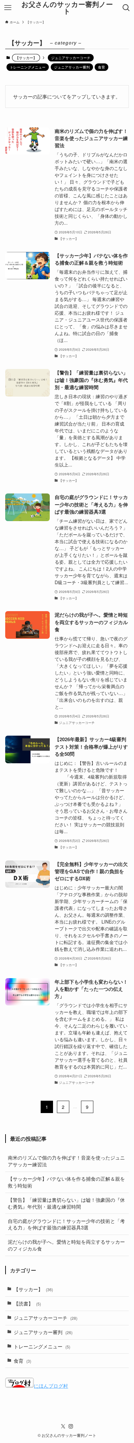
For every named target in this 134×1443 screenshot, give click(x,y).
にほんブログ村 (51, 1385)
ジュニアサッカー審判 (72, 67)
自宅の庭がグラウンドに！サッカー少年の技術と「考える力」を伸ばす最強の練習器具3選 (66, 1224)
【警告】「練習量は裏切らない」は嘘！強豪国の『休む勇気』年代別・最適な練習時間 (66, 1203)
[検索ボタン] (126, 8)
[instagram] (71, 1426)
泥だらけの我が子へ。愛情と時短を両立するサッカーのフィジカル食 (66, 1245)
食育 (101, 67)
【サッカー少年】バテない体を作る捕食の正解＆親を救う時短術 (66, 1182)
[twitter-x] (63, 1426)
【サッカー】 (33, 1289)
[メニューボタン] (8, 8)
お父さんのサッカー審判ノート (67, 7)
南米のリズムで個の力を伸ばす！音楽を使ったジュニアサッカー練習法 (66, 1161)
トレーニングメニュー (28, 67)
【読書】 (27, 1303)
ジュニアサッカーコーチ (70, 57)
